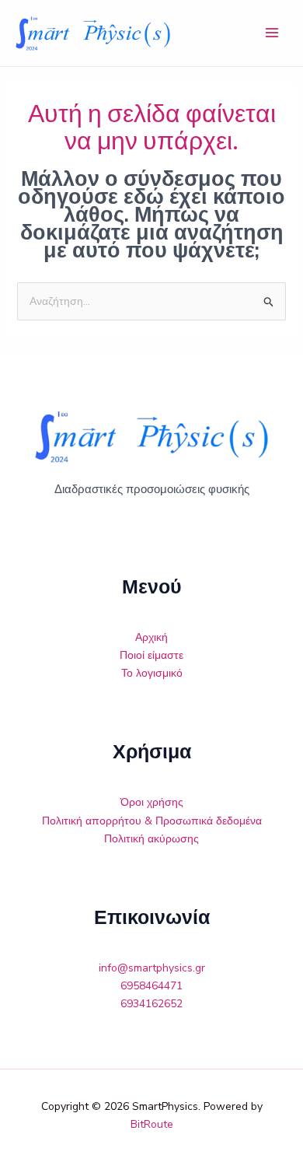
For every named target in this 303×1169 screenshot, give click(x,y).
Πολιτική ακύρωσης (151, 838)
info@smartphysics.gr (152, 968)
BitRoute (152, 1124)
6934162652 (151, 1003)
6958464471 (151, 985)
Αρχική (151, 637)
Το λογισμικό (152, 673)
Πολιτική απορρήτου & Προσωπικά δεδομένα (152, 821)
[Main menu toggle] (271, 33)
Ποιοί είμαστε (151, 655)
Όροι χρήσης (151, 802)
